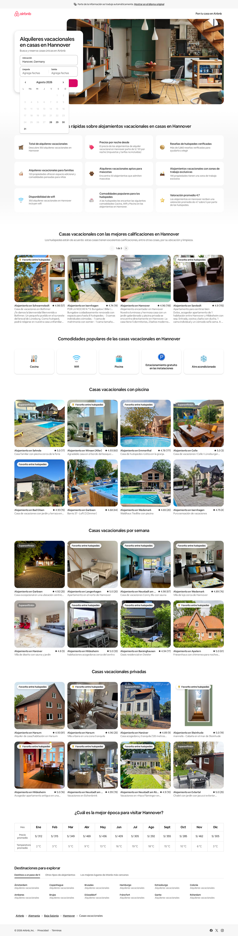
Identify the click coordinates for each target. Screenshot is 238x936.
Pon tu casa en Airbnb (209, 13)
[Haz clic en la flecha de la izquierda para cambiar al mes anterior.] (25, 82)
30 (63, 122)
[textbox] (34, 73)
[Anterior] (112, 248)
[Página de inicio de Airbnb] (22, 13)
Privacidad (43, 930)
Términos (57, 930)
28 (50, 122)
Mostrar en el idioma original (149, 4)
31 (25, 128)
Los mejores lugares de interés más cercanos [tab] (104, 874)
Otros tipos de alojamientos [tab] (60, 874)
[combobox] (48, 62)
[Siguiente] (126, 248)
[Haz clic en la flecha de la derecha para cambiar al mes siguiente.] (63, 82)
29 (57, 122)
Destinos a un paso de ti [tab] (27, 874)
